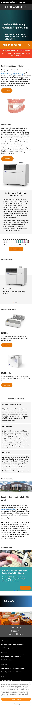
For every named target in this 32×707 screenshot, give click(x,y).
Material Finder (16, 634)
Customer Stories (6, 668)
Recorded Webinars (18, 668)
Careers (13, 648)
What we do (4, 641)
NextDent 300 (7, 158)
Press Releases (5, 656)
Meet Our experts (18, 644)
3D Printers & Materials (7, 680)
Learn (3, 2)
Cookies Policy (5, 696)
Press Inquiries (15, 656)
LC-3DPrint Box (6, 373)
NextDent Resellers (16, 249)
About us (14, 2)
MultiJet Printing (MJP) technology (12, 74)
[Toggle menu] (29, 7)
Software (19, 680)
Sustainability (5, 648)
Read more (25, 588)
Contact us (16, 627)
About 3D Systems (6, 644)
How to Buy (21, 2)
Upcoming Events (6, 672)
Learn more (7, 90)
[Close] (30, 682)
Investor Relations (6, 660)
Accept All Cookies (16, 699)
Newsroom (4, 652)
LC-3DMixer (5, 333)
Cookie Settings (16, 704)
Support (8, 2)
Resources (4, 664)
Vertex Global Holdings (8, 509)
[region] (16, 694)
